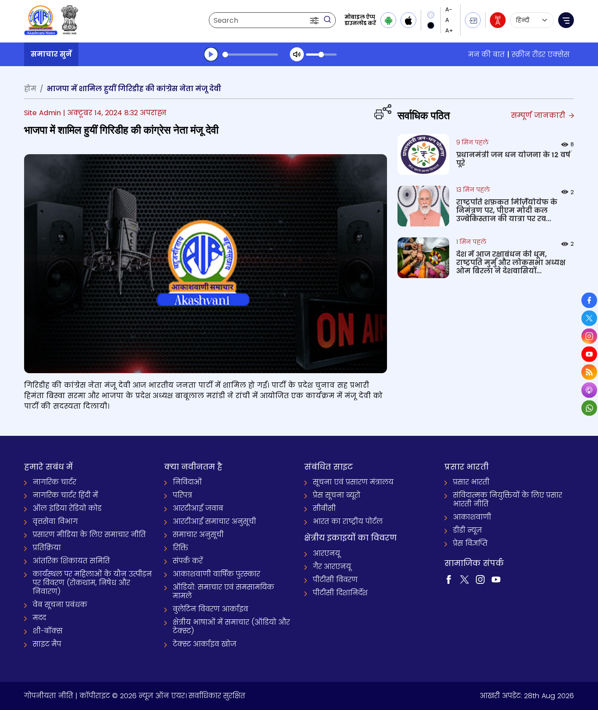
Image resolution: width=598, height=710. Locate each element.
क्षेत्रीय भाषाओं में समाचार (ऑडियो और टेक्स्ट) (231, 626)
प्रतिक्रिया (47, 548)
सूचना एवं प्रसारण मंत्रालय (353, 482)
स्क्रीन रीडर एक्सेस (541, 54)
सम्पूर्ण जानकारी (539, 115)
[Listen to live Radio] (498, 20)
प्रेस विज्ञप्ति (470, 543)
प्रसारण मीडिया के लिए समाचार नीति (89, 535)
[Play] (211, 54)
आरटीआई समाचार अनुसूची (214, 521)
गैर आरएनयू (332, 567)
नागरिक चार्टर (54, 482)
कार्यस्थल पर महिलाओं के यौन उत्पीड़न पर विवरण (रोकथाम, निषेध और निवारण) (92, 583)
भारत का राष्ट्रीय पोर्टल (348, 521)
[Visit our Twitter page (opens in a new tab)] (464, 579)
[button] (315, 20)
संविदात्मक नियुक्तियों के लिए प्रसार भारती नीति (507, 499)
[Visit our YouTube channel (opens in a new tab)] (496, 579)
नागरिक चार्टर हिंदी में (65, 495)
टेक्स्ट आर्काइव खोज (204, 644)
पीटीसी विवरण (335, 580)
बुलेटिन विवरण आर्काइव (210, 609)
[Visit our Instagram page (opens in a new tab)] (480, 579)
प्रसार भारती (471, 482)
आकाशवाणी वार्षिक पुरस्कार (216, 574)
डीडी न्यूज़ (467, 530)
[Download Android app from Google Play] (388, 20)
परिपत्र (182, 495)
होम (30, 89)
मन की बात (486, 54)
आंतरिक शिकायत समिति (71, 561)
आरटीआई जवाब (198, 508)
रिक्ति (180, 548)
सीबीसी (324, 508)
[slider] (250, 54)
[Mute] (297, 54)
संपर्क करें (188, 561)
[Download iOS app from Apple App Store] (408, 20)
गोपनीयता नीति (48, 696)
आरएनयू (326, 553)
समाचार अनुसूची (198, 535)
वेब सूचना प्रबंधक (60, 605)
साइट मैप (47, 644)
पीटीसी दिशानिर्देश (340, 593)
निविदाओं (187, 482)
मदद (39, 618)
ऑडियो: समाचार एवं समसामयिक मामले (223, 591)
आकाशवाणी (472, 517)
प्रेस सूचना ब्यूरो (336, 495)
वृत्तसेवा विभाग (55, 521)
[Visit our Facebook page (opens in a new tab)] (448, 579)
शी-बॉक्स (48, 631)
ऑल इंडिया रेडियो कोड (67, 508)
